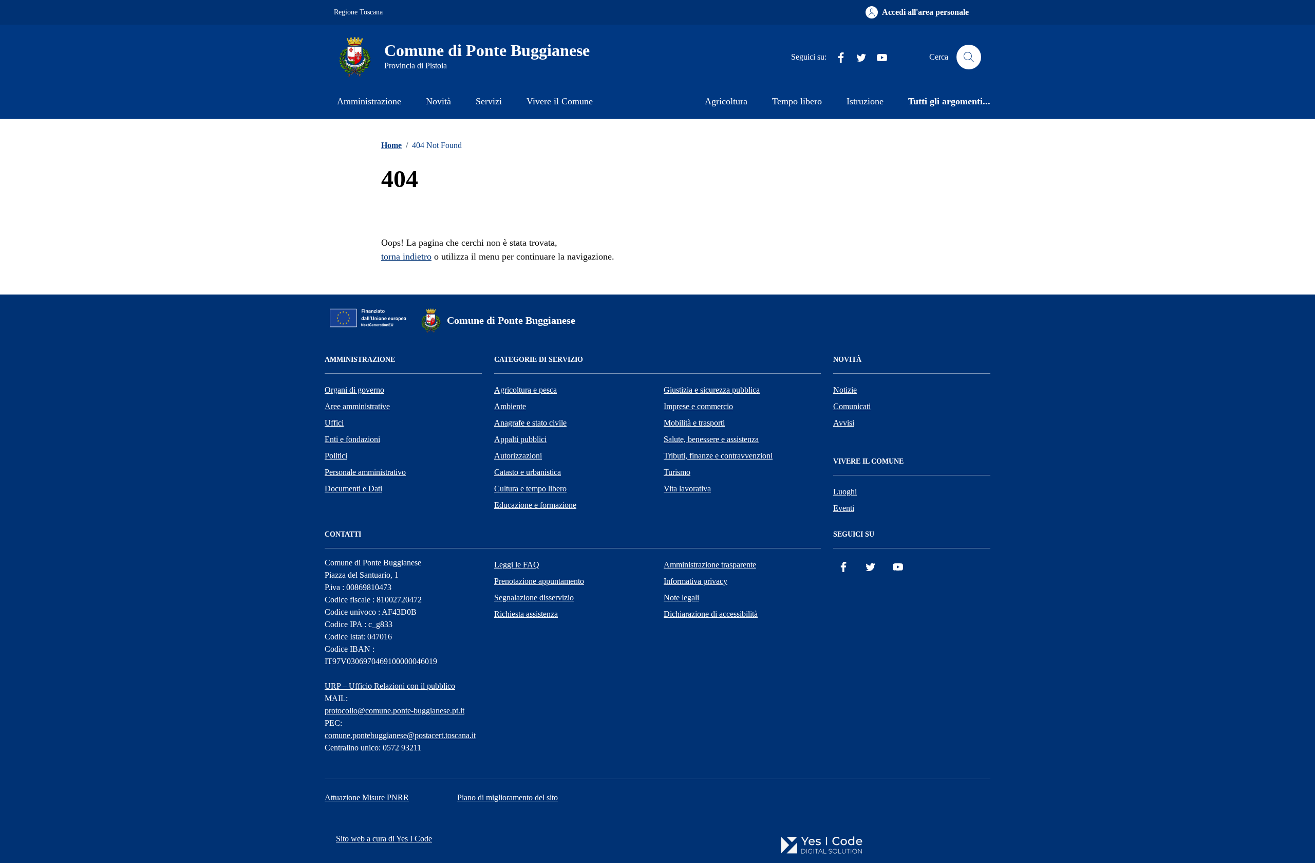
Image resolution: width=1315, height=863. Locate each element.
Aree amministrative (357, 406)
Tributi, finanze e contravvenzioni (718, 455)
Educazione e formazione (535, 505)
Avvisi (843, 422)
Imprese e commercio (698, 406)
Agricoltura (726, 101)
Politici (336, 455)
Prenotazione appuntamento (539, 581)
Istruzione (865, 101)
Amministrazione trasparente (710, 564)
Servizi (489, 101)
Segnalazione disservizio (534, 597)
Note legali (681, 597)
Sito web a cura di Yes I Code (384, 838)
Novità (438, 101)
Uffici (334, 422)
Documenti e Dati (353, 488)
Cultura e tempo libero (530, 488)
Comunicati (852, 406)
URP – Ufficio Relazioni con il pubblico (390, 686)
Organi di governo (354, 389)
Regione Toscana (358, 12)
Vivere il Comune (560, 101)
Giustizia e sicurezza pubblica (712, 389)
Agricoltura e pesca (525, 389)
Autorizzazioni (518, 455)
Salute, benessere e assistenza (711, 439)
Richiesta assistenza (526, 614)
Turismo (677, 472)
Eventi (843, 508)
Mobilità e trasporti (694, 422)
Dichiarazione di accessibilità (711, 614)
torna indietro (406, 256)
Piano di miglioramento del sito (507, 797)
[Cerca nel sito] (968, 57)
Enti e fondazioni (352, 439)
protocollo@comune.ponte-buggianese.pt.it (394, 710)
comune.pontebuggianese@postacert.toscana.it (400, 735)
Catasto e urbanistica (527, 472)
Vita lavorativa (687, 488)
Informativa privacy (695, 581)
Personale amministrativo (365, 472)
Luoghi (845, 491)
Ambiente (510, 406)
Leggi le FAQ (516, 564)
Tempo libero (797, 101)
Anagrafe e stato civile (530, 422)
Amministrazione (369, 101)
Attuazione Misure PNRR (367, 797)
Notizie (845, 389)
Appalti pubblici (520, 439)
